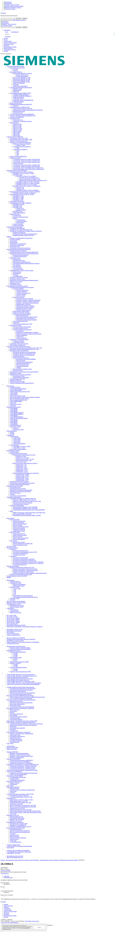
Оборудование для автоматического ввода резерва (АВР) (22, 721)
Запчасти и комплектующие (20, 217)
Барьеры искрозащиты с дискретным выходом (25, 570)
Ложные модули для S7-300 (17, 808)
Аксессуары (10, 743)
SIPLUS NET (16, 135)
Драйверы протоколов (19, 529)
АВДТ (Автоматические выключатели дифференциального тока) (27, 697)
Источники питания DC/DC (20, 553)
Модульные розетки (15, 705)
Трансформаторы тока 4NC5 (17, 379)
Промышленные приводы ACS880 (19, 661)
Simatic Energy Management (20, 86)
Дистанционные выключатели (24, 362)
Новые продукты (8, 905)
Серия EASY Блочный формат (18, 388)
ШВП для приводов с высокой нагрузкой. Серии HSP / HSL (29, 512)
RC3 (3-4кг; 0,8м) (11, 615)
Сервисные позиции (15, 158)
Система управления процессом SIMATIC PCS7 (23, 115)
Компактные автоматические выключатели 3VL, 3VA (24, 349)
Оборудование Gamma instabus (21, 311)
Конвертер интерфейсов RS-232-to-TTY (20, 826)
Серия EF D (13, 556)
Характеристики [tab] (8, 877)
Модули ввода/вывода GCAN (15, 857)
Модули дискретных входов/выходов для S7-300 (23, 805)
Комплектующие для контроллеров (16, 602)
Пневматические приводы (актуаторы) (20, 491)
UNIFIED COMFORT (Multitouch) (22, 96)
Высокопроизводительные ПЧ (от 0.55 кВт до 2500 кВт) (25, 191)
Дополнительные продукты (23, 310)
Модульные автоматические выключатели (24, 352)
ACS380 (15, 670)
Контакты (6, 45)
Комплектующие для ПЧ (16, 607)
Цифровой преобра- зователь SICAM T (23, 235)
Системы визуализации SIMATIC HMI (20, 93)
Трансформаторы (17, 276)
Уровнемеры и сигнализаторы (18, 243)
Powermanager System (18, 376)
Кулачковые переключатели (17, 736)
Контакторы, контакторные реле (21, 262)
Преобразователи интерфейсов (15, 822)
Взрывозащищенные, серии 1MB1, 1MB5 (21, 139)
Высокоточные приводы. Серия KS (22, 502)
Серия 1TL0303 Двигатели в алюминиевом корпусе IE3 (22, 676)
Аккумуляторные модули (20, 564)
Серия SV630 (16, 438)
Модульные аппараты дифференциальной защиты (20, 695)
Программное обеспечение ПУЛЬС (16, 625)
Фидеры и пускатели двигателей (19, 277)
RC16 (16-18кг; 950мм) (13, 619)
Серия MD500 (14, 424)
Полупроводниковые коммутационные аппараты (26, 263)
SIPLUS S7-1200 (17, 128)
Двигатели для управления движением (20, 142)
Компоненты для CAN (13, 815)
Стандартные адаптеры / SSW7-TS (19, 795)
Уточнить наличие (6, 870)
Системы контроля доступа (20, 328)
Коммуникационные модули (20, 526)
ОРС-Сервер (10, 785)
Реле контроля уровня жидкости (18, 716)
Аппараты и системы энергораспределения (18, 346)
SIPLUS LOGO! (17, 124)
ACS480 (15, 654)
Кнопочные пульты (15, 735)
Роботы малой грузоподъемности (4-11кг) (24, 455)
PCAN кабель (10, 632)
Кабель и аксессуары (15, 612)
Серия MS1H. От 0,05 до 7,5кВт (21, 446)
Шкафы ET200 (17, 90)
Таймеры (18, 367)
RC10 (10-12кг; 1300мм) (13, 618)
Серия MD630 (14, 411)
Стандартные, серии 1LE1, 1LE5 (18, 138)
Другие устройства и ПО (13, 635)
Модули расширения (18, 522)
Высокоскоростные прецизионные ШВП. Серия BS (27, 515)
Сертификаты (14, 32)
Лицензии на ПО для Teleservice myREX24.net (22, 790)
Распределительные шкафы (17, 381)
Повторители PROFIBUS (13, 759)
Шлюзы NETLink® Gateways (14, 781)
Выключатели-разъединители (18, 691)
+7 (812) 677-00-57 (5, 922)
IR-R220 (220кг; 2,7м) (22, 477)
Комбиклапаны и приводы (23, 304)
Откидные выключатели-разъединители (20, 694)
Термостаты (16, 322)
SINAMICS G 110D (18, 196)
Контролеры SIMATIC (16, 72)
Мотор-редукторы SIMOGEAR (18, 156)
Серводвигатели (14, 445)
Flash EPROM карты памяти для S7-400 (20, 802)
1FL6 (17, 153)
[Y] (24, 18)
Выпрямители (17, 273)
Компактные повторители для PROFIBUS (21, 763)
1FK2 (17, 150)
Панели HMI (10, 847)
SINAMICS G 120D (18, 198)
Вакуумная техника (15, 493)
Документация (8, 41)
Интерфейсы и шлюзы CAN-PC (15, 640)
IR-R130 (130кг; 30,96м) (22, 474)
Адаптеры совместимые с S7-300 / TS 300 (21, 797)
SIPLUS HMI (16, 132)
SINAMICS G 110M (18, 197)
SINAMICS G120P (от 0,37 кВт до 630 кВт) (27, 181)
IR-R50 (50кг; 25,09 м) (22, 469)
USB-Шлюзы (13, 784)
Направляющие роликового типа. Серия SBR (25, 508)
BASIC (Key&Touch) (18, 97)
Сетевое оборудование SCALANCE (22, 108)
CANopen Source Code (13, 643)
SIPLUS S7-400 (17, 127)
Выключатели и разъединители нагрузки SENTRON (24, 371)
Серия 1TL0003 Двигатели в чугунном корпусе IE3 (20, 674)
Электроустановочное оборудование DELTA (22, 383)
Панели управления (21, 335)
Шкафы (9, 577)
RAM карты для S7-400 (16, 804)
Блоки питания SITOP (16, 103)
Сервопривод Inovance (10, 49)
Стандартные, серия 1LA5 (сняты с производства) (26, 160)
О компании (7, 30)
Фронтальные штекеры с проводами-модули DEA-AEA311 (26, 812)
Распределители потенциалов (18, 837)
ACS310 (15, 653)
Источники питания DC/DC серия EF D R (24, 560)
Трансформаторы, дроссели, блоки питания (21, 270)
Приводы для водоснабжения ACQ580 (20, 671)
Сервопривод (10, 435)
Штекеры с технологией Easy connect (20, 754)
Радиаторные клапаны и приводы (25, 307)
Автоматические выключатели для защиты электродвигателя (26, 723)
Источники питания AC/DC (20, 550)
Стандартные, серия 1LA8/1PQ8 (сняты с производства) (28, 167)
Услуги (6, 39)
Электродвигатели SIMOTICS (15, 136)
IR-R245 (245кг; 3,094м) (22, 478)
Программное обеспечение (17, 201)
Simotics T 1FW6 (20, 145)
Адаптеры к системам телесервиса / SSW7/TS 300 (20, 794)
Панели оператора (18, 224)
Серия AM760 (14, 394)
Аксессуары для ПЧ (15, 426)
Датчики (12, 494)
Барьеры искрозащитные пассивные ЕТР (21, 574)
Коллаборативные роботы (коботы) (19, 481)
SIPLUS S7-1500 (17, 129)
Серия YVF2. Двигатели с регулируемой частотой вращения (23, 684)
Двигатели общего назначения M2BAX (20, 649)
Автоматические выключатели (18, 250)
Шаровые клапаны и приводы (24, 308)
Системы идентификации (17, 117)
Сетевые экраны (14, 778)
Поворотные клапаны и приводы (25, 305)
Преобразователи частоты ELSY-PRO (17, 576)
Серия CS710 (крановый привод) (19, 418)
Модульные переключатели (17, 704)
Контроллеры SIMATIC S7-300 (21, 80)
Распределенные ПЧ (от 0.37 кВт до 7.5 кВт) (22, 194)
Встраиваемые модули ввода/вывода (23, 595)
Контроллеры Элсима (19, 542)
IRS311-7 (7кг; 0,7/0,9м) (22, 457)
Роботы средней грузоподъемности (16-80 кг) (25, 463)
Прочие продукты (18, 112)
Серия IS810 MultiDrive (19, 443)
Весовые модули (14, 835)
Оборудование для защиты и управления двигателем (21, 722)
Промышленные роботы (13, 450)
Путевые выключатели (16, 739)
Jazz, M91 (12, 600)
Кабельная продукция (19, 111)
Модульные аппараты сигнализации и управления (20, 708)
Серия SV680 (16, 442)
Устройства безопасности (20, 256)
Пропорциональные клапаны (18, 488)
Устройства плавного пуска (17, 279)
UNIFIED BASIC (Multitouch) (21, 94)
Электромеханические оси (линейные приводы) (23, 498)
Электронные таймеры (16, 719)
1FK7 (17, 152)
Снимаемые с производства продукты (20, 248)
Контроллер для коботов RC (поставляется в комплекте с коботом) (24, 626)
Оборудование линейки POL (17, 345)
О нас (6, 32)
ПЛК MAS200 (10, 746)
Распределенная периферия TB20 (16, 828)
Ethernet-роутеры (14, 788)
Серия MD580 (14, 415)
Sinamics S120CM (21, 210)
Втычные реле (17, 259)
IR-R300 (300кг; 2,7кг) (22, 480)
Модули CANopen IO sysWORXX (16, 638)
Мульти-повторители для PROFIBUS (20, 761)
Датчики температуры (22, 290)
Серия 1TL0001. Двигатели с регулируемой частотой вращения (24, 683)
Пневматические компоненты (15, 485)
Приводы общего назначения (18, 652)
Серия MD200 (14, 419)
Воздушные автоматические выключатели (21, 690)
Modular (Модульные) (19, 585)
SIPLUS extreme (14, 122)
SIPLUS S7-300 (17, 125)
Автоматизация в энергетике (14, 226)
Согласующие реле (18, 269)
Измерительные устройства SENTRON (20, 374)
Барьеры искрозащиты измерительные (23, 571)
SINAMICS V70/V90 (18, 204)
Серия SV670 (16, 440)
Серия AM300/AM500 (16, 390)
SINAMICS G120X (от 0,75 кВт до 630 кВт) (28, 183)
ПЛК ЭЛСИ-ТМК (15, 532)
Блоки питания (17, 272)
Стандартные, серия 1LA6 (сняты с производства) (26, 162)
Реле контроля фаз (15, 718)
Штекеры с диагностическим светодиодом (21, 756)
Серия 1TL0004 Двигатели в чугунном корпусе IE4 (20, 681)
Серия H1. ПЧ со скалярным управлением (18, 850)
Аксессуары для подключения (18, 495)
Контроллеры (10, 386)
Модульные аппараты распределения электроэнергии (21, 699)
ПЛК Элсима (13, 540)
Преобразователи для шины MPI (18, 823)
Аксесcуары (13, 840)
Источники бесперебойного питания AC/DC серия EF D (28, 563)
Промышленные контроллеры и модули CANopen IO (21, 639)
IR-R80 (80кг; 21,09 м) (22, 471)
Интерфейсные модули (16, 829)
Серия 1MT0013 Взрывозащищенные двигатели (20, 678)
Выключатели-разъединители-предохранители (22, 692)
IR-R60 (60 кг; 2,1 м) (21, 470)
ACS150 (15, 659)
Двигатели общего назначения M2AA (20, 647)
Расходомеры (13, 241)
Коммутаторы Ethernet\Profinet (15, 775)
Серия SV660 (16, 439)
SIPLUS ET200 (17, 131)
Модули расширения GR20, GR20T (19, 398)
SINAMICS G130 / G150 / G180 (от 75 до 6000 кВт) (26, 186)
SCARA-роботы (14, 452)
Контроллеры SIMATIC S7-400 (21, 82)
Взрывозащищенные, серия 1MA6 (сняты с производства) (28, 169)
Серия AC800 (13, 393)
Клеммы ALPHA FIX (15, 380)
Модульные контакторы (16, 714)
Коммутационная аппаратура (21, 357)
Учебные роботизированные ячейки (19, 484)
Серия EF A (13, 549)
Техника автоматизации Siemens (15, 66)
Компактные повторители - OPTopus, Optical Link (23, 766)
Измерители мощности (19, 232)
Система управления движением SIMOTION (22, 114)
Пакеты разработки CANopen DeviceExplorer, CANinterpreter (23, 642)
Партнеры (8, 36)
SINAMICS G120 (17, 174)
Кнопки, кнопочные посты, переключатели (21, 733)
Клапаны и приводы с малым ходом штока (27, 301)
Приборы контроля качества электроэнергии (25, 234)
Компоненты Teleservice (13, 787)
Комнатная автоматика (22, 315)
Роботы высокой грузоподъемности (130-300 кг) (26, 473)
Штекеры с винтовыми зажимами (19, 753)
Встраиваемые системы (10, 46)
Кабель (15, 218)
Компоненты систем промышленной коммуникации (24, 280)
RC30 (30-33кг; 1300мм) (13, 622)
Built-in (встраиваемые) (19, 584)
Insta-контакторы (20, 360)
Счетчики (12, 833)
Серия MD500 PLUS (15, 425)
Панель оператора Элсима (20, 545)
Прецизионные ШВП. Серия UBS (22, 514)
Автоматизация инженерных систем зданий (22, 287)
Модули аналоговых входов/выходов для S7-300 (23, 806)
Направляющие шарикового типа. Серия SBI (25, 507)
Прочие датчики (20, 295)
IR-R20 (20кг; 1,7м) (21, 466)
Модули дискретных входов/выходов (20, 830)
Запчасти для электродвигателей (18, 141)
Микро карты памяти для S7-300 (18, 801)
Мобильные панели (18, 101)
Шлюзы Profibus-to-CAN (16, 816)
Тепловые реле (14, 730)
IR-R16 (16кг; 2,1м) (21, 464)
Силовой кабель (20, 219)
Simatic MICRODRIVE (19, 212)
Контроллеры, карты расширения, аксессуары (22, 483)
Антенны (12, 792)
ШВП (11, 511)
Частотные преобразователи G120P (22, 324)
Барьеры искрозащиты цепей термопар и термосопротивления (30, 573)
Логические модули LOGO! (17, 67)
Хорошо (39, 927)
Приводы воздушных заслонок (21, 312)
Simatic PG (16, 105)
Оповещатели (20, 331)
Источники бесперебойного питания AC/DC (25, 552)
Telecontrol (16, 84)
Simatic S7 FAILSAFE (19, 83)
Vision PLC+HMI (14, 587)
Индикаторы (13, 711)
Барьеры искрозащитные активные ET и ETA (22, 567)
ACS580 (15, 656)
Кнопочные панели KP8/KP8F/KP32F (23, 100)
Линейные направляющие (14, 497)
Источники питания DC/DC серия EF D (23, 559)
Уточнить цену (5, 873)
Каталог (6, 38)
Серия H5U (13, 405)
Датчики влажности (21, 291)
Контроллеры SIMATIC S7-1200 (21, 77)
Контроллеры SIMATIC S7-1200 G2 (22, 73)
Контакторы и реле (15, 257)
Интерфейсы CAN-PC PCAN (14, 629)
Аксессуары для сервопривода (18, 449)
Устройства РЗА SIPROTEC (17, 228)
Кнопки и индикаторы (16, 281)
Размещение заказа (9, 44)
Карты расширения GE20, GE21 (18, 400)
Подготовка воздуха (15, 487)
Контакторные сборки (19, 260)
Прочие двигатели (18, 163)
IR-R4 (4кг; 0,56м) (21, 456)
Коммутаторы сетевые (19, 531)
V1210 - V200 (16, 588)
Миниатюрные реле (15, 737)
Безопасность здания (15, 325)
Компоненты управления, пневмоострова (21, 490)
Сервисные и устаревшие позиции (22, 121)
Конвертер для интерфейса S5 (18, 825)
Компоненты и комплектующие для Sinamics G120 (32, 180)
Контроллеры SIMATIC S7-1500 (21, 79)
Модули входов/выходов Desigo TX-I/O (26, 317)
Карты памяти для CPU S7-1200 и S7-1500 (21, 799)
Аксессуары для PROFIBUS (14, 771)
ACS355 (15, 668)
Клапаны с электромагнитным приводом (27, 302)
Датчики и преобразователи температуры (21, 238)
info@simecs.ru (14, 922)
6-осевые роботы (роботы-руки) (18, 453)
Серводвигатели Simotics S (20, 149)
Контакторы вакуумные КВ (17, 728)
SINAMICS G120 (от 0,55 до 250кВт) (26, 176)
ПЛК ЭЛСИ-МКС (15, 519)
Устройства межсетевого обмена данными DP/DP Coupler (22, 770)
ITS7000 (12, 433)
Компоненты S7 (11, 798)
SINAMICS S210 (17, 211)
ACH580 (15, 666)
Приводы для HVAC (15, 663)
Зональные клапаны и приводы (24, 298)
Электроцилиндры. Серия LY (21, 504)
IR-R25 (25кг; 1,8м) (21, 467)
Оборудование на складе (19, 20)
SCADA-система (11, 546)
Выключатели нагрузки (16, 701)
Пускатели (13, 729)
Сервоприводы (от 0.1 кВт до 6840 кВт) (20, 203)
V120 (14, 594)
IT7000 (12, 432)
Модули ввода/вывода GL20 (17, 395)
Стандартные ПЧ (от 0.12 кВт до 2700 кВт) (21, 172)
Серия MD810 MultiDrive (16, 414)
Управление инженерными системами (26, 319)
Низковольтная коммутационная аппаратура (19, 249)
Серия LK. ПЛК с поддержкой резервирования (19, 846)
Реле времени (16, 264)
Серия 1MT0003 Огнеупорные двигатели (18, 680)
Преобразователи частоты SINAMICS (17, 170)
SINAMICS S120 (17, 207)
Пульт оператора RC (12, 623)
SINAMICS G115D (18, 200)
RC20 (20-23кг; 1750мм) (13, 621)
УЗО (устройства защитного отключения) (21, 698)
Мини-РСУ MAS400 (12, 747)
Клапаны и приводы (18, 297)
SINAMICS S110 (17, 205)
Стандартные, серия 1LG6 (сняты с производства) (26, 166)
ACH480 (15, 664)
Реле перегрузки (17, 267)
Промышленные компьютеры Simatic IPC (21, 104)
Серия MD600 (14, 408)
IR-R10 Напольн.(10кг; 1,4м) (24, 460)
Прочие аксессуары (18, 429)
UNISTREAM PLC (15, 581)
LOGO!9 (15, 70)
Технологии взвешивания (17, 245)
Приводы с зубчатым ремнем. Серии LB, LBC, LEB (27, 501)
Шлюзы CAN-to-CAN (16, 821)
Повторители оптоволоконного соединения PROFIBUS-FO (23, 764)
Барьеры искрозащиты (13, 566)
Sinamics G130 (20, 187)
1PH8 (17, 148)
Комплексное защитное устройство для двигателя (23, 725)
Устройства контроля (18, 356)
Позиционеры (14, 242)
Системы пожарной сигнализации (22, 329)
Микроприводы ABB (15, 657)
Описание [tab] (6, 876)
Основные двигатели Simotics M (21, 146)
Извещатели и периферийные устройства (27, 332)
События (6, 907)
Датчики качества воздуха (23, 293)
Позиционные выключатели (20, 255)
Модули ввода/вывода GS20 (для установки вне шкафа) (25, 397)
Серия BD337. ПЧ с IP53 (13, 853)
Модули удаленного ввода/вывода (16, 601)
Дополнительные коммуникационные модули (25, 597)
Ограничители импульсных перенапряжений (22, 706)
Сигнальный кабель (21, 221)
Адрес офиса (28, 921)
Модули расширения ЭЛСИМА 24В (22, 543)
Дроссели (15, 274)
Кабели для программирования (18, 774)
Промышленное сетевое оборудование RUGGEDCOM (27, 110)
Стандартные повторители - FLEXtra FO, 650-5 (22, 768)
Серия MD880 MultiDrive (16, 417)
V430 (14, 590)
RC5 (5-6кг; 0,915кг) (12, 616)
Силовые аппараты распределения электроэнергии (20, 687)
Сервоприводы (14, 609)
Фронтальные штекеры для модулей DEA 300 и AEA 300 (25, 811)
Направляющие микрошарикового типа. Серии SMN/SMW (29, 509)
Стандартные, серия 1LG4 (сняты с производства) (26, 165)
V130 (14, 592)
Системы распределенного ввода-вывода (21, 87)
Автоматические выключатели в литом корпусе (23, 688)
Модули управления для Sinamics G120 (29, 179)
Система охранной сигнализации (22, 326)
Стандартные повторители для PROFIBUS (21, 760)
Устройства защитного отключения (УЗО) (24, 353)
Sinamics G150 (20, 188)
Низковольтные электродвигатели (16, 646)
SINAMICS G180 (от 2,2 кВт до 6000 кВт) (27, 190)
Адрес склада (35, 921)
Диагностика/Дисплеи (13, 633)
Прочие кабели (20, 222)
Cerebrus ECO (20, 336)
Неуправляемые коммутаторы (18, 777)
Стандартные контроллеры (20, 321)
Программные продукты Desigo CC (25, 318)
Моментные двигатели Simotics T (22, 143)
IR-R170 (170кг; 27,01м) (22, 476)
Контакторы (13, 726)
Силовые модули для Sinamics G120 (28, 177)
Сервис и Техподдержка (10, 42)
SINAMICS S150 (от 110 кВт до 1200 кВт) (24, 193)
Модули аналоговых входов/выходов (20, 832)
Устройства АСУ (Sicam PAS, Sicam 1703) (21, 229)
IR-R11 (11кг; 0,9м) (21, 462)
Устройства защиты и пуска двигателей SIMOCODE (24, 252)
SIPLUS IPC (16, 134)
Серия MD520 (14, 409)
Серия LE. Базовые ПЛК (13, 844)
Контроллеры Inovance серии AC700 (19, 391)
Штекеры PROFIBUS (12, 752)
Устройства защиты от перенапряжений (23, 355)
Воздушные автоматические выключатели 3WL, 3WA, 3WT (26, 348)
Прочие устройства (21, 338)
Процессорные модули (22, 74)
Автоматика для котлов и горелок (19, 343)
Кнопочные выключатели (23, 363)
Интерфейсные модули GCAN (15, 856)
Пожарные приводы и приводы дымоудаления (28, 333)
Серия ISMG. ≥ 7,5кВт (19, 447)
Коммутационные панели (20, 523)
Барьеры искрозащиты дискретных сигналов (25, 569)
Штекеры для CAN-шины (17, 819)
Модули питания (17, 525)
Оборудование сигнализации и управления (18, 732)
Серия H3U (13, 402)
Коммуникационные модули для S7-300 (20, 809)
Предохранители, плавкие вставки (22, 369)
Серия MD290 (14, 421)
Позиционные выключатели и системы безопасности (24, 253)
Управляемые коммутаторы (17, 780)
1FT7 (17, 155)
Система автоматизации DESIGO (22, 314)
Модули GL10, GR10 (15, 404)
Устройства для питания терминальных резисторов (23, 773)
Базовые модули (14, 839)
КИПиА (9, 236)
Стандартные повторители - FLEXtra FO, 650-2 (22, 767)
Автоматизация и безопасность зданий (17, 286)
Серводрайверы (14, 436)
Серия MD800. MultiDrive (17, 412)
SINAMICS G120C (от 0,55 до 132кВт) (26, 184)
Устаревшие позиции (15, 284)
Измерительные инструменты (21, 377)
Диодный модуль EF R (19, 554)
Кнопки (12, 712)
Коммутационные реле (22, 364)
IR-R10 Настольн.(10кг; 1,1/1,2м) (25, 459)
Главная (6, 904)
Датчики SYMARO (18, 288)
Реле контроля (17, 266)
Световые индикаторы (22, 366)
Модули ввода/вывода (22, 76)
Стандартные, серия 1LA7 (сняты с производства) (26, 159)
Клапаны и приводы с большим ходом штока (28, 300)
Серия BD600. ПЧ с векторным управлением (19, 851)
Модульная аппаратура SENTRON (19, 350)
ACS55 (15, 660)
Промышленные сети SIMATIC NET (20, 107)
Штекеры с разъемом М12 (17, 757)
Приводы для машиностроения (18, 667)
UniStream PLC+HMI (15, 583)
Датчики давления (15, 239)
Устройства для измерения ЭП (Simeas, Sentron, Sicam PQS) (26, 231)
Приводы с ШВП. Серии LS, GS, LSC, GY (24, 500)
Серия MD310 (14, 422)
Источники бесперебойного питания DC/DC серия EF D (28, 562)
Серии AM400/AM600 (16, 401)
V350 (14, 591)
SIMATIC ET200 (17, 89)
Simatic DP (16, 91)
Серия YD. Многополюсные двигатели (17, 677)
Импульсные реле (14, 709)
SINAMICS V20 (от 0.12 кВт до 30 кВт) (23, 173)
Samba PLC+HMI (14, 598)
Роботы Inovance (8, 48)
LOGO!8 (15, 69)
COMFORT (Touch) (18, 98)
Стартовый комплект (15, 842)
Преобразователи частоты (14, 407)
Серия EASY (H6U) (15, 387)
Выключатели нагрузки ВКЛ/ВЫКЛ (26, 359)
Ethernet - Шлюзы (14, 782)
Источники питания (12, 547)
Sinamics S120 (20, 208)
